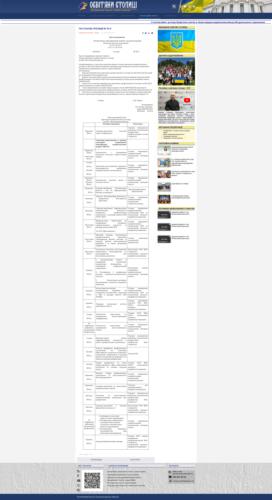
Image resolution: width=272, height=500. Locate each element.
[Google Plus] (149, 33)
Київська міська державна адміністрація (124, 477)
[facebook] (180, 6)
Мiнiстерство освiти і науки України (121, 483)
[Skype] (194, 6)
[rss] (78, 471)
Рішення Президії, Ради (89, 33)
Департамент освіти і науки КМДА (121, 480)
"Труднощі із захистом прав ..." (173, 138)
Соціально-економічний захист (102, 16)
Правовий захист (128, 16)
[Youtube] (185, 6)
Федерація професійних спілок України (123, 475)
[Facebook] (142, 33)
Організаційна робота (148, 16)
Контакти (186, 16)
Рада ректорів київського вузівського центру (126, 486)
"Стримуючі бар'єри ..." (171, 136)
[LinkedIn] (152, 33)
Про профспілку (170, 16)
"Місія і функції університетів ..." (174, 134)
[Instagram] (190, 6)
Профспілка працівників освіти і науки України (126, 472)
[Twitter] (146, 33)
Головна (81, 16)
